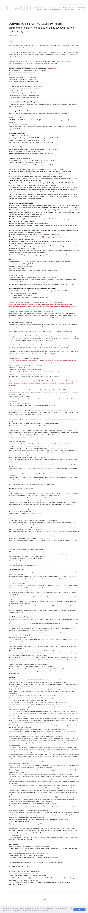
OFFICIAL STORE (72, 7)
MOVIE (44, 9)
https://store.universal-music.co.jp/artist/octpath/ (23, 124)
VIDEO (59, 7)
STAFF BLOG (55, 9)
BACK (44, 900)
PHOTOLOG (39, 9)
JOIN (80, 9)
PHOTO (49, 9)
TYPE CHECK (66, 9)
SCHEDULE (41, 7)
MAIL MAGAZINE (81, 7)
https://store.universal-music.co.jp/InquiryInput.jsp (23, 873)
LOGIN (83, 9)
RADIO (60, 9)
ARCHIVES (65, 7)
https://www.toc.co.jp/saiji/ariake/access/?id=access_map (25, 88)
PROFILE (47, 7)
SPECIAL (72, 9)
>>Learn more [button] (44, 910)
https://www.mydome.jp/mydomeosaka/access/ (22, 72)
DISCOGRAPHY (53, 7)
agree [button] (79, 909)
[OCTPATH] (17, 8)
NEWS (36, 7)
